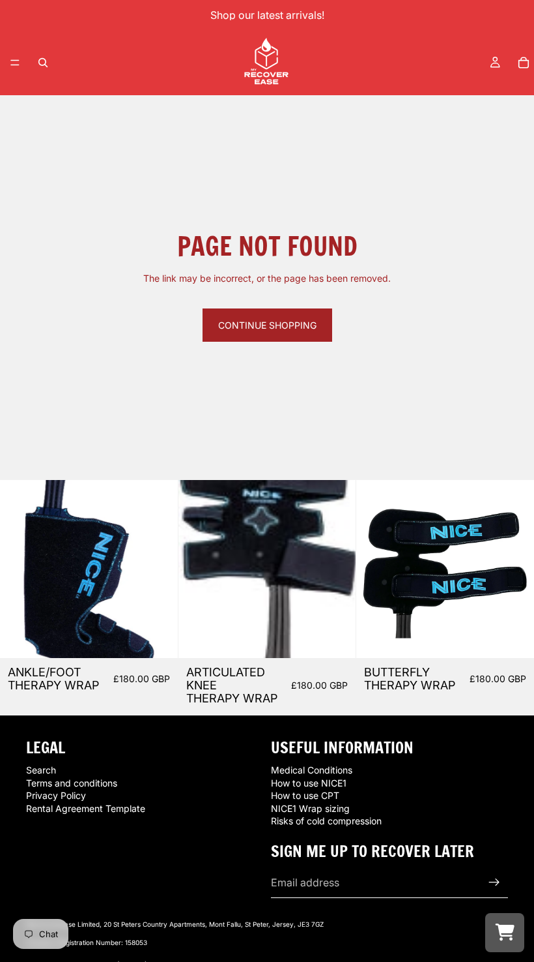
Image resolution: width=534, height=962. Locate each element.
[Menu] (15, 63)
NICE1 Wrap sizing (310, 808)
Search (41, 769)
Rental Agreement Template (85, 808)
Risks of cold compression (326, 821)
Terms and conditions (71, 783)
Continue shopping (267, 325)
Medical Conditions (311, 769)
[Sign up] (494, 882)
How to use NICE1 (308, 783)
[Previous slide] (19, 569)
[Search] (43, 62)
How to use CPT (305, 796)
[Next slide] (158, 569)
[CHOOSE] (157, 638)
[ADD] (336, 638)
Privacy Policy (56, 796)
